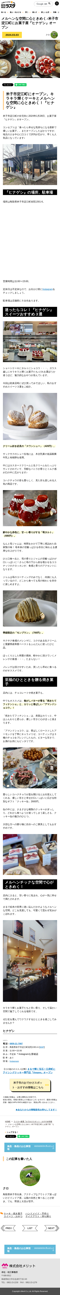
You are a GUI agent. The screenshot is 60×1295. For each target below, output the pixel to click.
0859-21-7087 (16, 1043)
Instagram (48, 289)
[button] (30, 1085)
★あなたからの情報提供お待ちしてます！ (36, 1109)
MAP (42, 1047)
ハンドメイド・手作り (37, 1213)
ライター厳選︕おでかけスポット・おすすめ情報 (33, 1122)
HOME (7, 1122)
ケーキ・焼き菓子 (13, 1213)
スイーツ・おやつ (13, 1216)
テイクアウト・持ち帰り (38, 1216)
